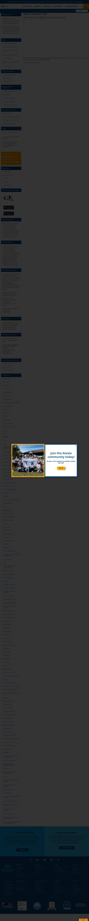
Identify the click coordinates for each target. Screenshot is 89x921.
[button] (75, 445)
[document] (44, 460)
